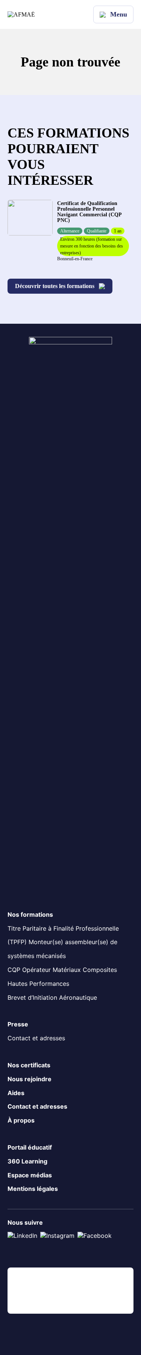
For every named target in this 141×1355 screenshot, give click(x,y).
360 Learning (27, 1161)
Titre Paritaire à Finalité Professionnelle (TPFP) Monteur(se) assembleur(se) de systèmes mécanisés (63, 942)
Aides (16, 1093)
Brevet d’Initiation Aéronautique (52, 997)
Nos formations (30, 914)
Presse (18, 1024)
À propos (21, 1120)
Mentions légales (33, 1188)
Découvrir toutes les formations (54, 286)
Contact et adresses (36, 1038)
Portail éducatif (30, 1147)
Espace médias (30, 1175)
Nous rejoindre (30, 1079)
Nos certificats (29, 1065)
